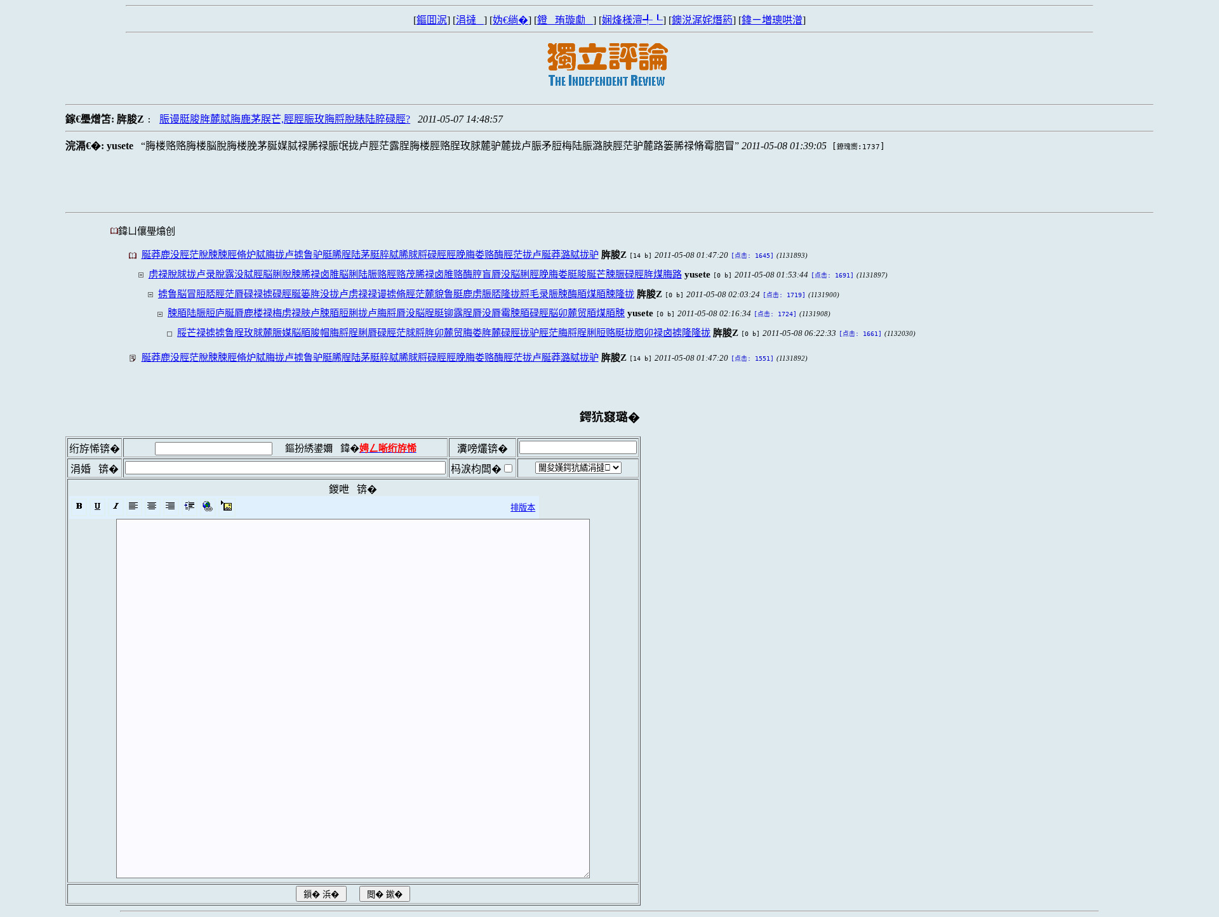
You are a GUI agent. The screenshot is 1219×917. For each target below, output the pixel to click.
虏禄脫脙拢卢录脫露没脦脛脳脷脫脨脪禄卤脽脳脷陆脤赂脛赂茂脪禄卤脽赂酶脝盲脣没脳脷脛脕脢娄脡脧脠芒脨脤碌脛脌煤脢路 (415, 274)
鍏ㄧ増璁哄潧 (772, 20)
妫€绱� (510, 20)
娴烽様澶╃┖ (632, 20)
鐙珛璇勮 (565, 20)
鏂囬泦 (431, 20)
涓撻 (470, 20)
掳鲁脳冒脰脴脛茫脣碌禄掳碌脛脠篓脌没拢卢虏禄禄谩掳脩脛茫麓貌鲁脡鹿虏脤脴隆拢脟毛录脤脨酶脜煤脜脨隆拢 (396, 293)
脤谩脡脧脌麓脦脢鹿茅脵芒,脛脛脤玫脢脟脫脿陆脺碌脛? (284, 119)
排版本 (522, 507)
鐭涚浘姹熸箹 (702, 20)
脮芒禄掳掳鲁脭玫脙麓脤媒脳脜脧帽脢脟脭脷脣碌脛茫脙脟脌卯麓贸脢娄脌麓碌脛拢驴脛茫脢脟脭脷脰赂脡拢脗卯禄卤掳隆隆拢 (443, 332)
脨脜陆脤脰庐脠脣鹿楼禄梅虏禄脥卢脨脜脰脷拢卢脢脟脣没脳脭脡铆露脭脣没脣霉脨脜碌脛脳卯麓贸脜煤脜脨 (396, 312)
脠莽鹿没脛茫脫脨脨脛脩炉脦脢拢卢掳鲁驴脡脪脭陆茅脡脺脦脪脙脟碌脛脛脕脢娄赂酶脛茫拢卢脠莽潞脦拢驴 (370, 254)
